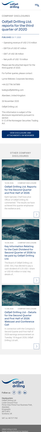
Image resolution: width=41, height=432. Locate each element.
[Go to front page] (10, 4)
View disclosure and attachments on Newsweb (20, 134)
